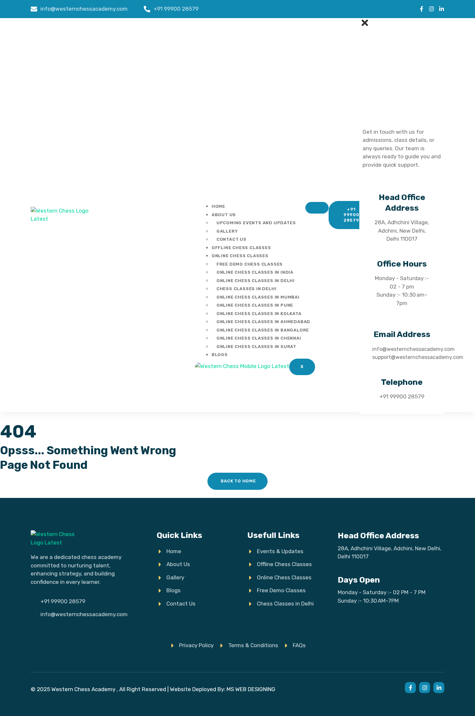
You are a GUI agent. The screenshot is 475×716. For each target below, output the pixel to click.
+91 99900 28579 (401, 396)
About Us (224, 214)
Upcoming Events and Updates (256, 222)
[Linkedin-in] (441, 9)
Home (218, 206)
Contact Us (231, 239)
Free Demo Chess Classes (249, 264)
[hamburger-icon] (317, 208)
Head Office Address (378, 535)
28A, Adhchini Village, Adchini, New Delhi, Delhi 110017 (402, 230)
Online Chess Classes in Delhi (255, 280)
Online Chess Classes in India (254, 272)
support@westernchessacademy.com (417, 357)
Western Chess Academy (83, 689)
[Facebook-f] (421, 9)
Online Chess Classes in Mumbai (258, 297)
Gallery (227, 231)
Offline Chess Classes (241, 247)
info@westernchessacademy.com (413, 349)
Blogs (220, 354)
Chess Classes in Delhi (246, 288)
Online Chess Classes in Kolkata (258, 313)
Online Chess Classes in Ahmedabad (263, 321)
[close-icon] (364, 25)
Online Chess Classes (240, 255)
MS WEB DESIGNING (251, 689)
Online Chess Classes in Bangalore (262, 330)
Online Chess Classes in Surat (256, 346)
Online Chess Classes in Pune (254, 305)
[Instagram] (431, 9)
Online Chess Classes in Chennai (258, 338)
